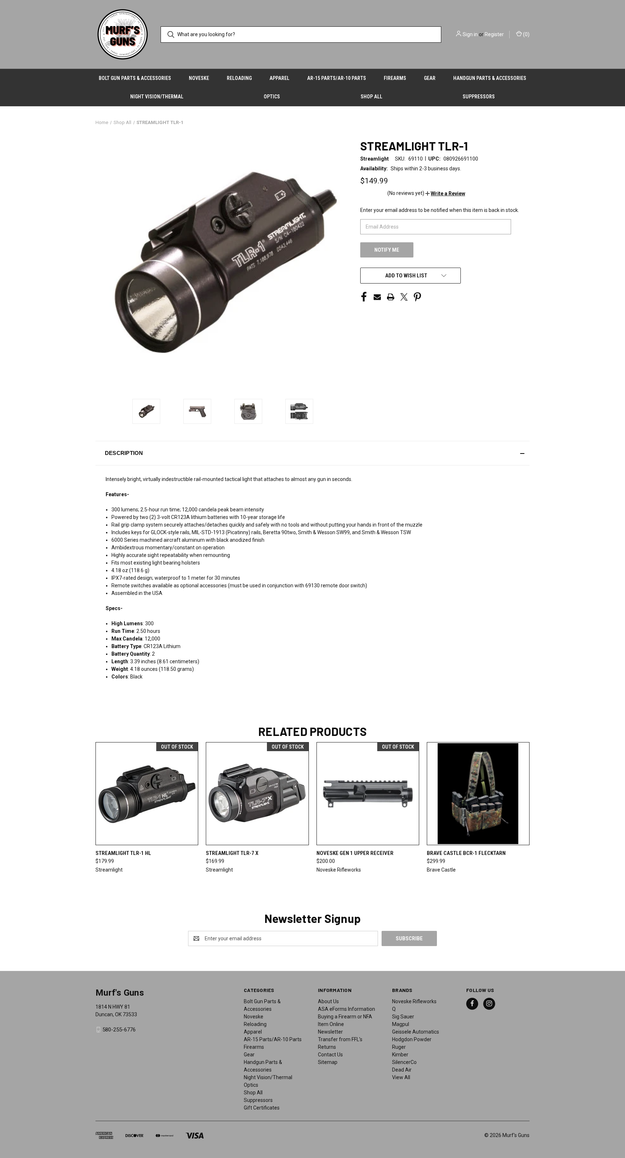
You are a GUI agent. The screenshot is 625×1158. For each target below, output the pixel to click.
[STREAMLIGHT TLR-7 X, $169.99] (257, 794)
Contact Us (330, 1054)
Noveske (199, 78)
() (526, 34)
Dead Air (402, 1070)
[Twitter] (404, 297)
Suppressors (479, 96)
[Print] (390, 297)
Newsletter (330, 1032)
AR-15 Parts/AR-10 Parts (336, 78)
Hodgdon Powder (411, 1039)
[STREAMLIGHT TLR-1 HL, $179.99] (147, 794)
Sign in (470, 34)
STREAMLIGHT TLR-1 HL (123, 853)
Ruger (399, 1047)
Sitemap (327, 1062)
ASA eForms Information (346, 1009)
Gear (429, 78)
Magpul (400, 1024)
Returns (327, 1047)
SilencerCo (404, 1062)
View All (401, 1077)
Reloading (239, 78)
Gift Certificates (262, 1108)
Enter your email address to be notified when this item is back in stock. (439, 210)
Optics (272, 96)
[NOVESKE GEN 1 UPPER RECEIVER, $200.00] (368, 794)
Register (494, 34)
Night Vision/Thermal (156, 96)
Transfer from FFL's (340, 1039)
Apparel (279, 78)
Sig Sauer (403, 1016)
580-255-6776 (119, 1029)
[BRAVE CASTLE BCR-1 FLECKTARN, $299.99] (478, 794)
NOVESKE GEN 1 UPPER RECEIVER (355, 853)
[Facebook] (363, 297)
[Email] (377, 297)
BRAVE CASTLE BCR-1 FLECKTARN (466, 853)
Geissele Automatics (415, 1032)
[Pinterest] (417, 297)
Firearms (395, 78)
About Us (328, 1001)
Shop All (371, 96)
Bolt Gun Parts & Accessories (135, 78)
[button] (445, 193)
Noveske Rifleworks (414, 1001)
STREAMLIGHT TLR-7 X (232, 853)
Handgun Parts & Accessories (489, 78)
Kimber (400, 1054)
